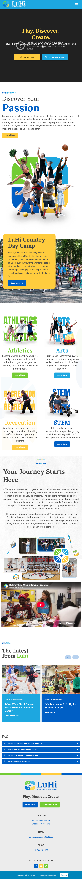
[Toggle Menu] (76, 4)
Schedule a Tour (56, 57)
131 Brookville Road (41, 820)
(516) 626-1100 (41, 850)
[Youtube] (41, 866)
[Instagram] (46, 866)
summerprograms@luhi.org (41, 837)
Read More (10, 715)
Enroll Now (29, 57)
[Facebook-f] (36, 866)
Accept (64, 875)
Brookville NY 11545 (41, 824)
